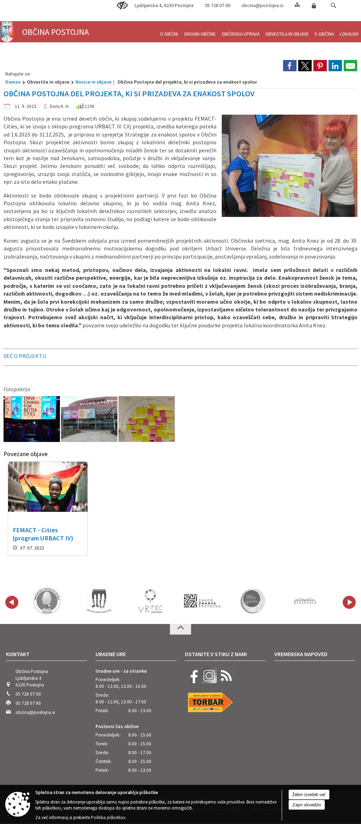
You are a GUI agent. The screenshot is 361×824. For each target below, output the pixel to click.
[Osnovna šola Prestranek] (99, 601)
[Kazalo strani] (297, 4)
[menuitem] (169, 31)
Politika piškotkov (108, 817)
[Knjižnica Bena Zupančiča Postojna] (305, 601)
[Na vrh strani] (180, 629)
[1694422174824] (32, 419)
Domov (13, 82)
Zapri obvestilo (306, 805)
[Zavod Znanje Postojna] (202, 601)
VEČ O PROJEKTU (25, 355)
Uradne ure (111, 654)
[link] (290, 65)
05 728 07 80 (28, 703)
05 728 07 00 (217, 5)
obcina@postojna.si (262, 5)
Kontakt (18, 654)
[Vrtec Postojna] (150, 601)
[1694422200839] (89, 419)
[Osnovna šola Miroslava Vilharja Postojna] (47, 601)
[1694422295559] (146, 419)
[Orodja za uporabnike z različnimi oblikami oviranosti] (122, 5)
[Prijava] (314, 5)
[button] (333, 5)
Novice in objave (93, 82)
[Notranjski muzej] (254, 601)
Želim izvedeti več (309, 795)
